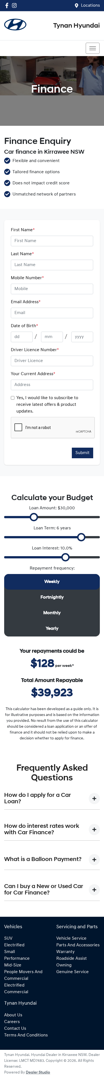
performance (17, 958)
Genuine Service (72, 972)
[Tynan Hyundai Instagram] (15, 5)
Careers (12, 1022)
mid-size (12, 965)
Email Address (25, 302)
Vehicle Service (71, 938)
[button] (93, 48)
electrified (14, 945)
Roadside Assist (71, 958)
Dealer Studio (38, 1072)
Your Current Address (33, 374)
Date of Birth (24, 326)
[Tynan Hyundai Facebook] (8, 5)
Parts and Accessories (78, 945)
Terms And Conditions (26, 1035)
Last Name (22, 254)
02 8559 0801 (24, 48)
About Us (13, 1015)
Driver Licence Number (35, 350)
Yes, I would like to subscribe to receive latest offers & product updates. (47, 405)
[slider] (34, 517)
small (9, 952)
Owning (64, 965)
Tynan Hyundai (76, 26)
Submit (82, 453)
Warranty (65, 952)
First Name (23, 230)
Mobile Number (27, 278)
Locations (90, 5)
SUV (8, 938)
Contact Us (15, 1028)
